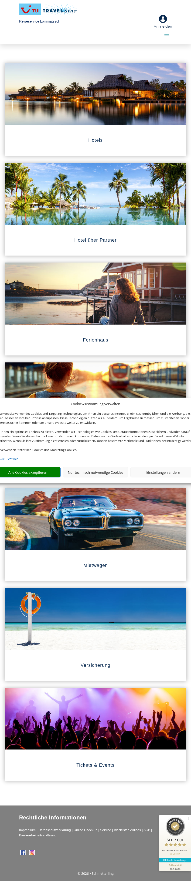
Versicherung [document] (95, 665)
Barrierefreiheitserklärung (38, 835)
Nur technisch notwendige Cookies (95, 472)
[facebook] (23, 854)
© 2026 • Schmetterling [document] (96, 873)
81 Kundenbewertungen (175, 859)
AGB (146, 830)
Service (105, 830)
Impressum (27, 830)
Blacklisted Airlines (127, 830)
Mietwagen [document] (95, 565)
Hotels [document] (95, 140)
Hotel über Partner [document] (95, 240)
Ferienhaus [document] (95, 339)
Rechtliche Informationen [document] (52, 817)
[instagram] (32, 854)
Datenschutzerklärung (54, 830)
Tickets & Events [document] (95, 765)
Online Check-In (85, 830)
